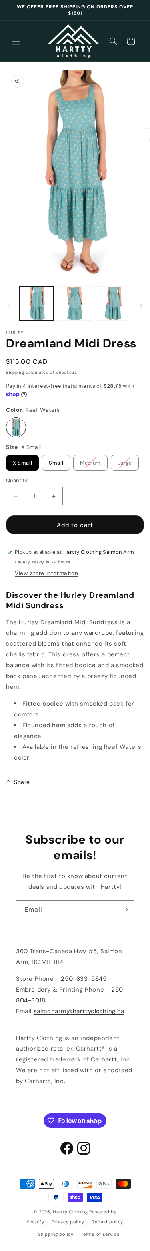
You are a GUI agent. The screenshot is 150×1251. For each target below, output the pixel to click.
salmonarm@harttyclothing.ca (79, 1011)
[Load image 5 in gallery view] (113, 303)
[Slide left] (9, 305)
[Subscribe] (125, 909)
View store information (46, 573)
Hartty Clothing (70, 1212)
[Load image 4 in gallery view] (75, 303)
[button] (16, 41)
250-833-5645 (83, 979)
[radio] (16, 427)
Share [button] (22, 782)
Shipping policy (56, 1234)
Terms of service (100, 1234)
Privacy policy (68, 1222)
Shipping (15, 372)
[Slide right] (141, 305)
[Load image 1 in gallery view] (37, 303)
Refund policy (107, 1222)
